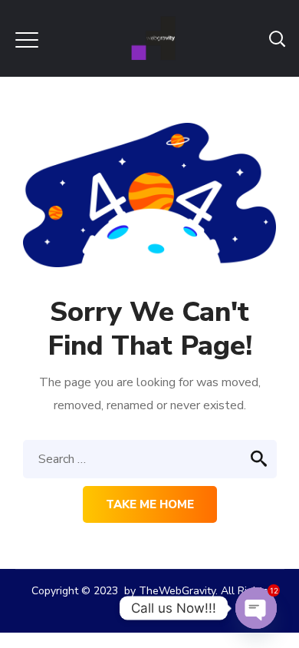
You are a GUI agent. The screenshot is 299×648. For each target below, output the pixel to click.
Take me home (150, 504)
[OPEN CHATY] (256, 608)
